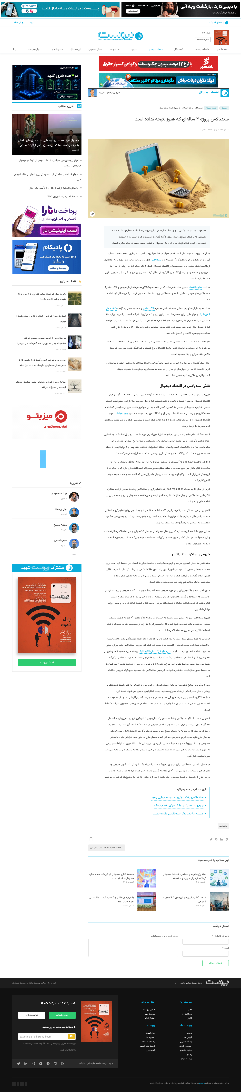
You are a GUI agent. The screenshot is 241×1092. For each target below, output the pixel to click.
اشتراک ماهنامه (203, 39)
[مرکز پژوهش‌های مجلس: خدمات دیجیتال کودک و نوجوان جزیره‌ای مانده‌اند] (219, 887)
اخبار (190, 1009)
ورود (31, 22)
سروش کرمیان (109, 93)
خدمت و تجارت (185, 1046)
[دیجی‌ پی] (180, 9)
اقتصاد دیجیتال (209, 92)
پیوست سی (150, 1014)
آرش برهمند (61, 509)
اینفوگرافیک (150, 1018)
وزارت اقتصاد (195, 287)
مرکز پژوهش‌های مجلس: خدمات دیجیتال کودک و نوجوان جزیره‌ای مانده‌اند (184, 876)
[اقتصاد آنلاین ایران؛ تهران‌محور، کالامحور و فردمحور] (219, 910)
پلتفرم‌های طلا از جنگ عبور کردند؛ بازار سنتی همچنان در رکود (111, 900)
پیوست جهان (186, 1058)
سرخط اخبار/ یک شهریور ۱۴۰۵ (62, 197)
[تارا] (46, 220)
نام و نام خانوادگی (221, 936)
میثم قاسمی (60, 541)
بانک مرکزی (149, 308)
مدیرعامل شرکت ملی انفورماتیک (155, 651)
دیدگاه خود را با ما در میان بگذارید (164, 936)
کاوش (189, 1018)
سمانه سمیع (60, 525)
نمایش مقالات (32, 1015)
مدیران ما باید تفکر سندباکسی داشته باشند (178, 813)
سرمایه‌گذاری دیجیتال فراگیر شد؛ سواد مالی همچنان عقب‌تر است (111, 876)
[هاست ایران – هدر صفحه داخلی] (158, 80)
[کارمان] (46, 459)
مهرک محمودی (59, 494)
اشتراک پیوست (47, 662)
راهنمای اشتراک (217, 22)
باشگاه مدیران (186, 1041)
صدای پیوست (149, 1009)
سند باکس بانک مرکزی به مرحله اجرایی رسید (177, 797)
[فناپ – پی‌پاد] (46, 257)
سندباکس (156, 260)
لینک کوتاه (98, 847)
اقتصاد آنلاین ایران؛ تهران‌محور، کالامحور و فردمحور (184, 900)
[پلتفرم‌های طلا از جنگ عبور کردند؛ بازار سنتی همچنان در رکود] (146, 910)
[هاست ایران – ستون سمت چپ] (46, 82)
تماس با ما (150, 1037)
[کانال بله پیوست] (60, 9)
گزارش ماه (188, 1037)
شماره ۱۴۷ (206, 33)
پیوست (224, 108)
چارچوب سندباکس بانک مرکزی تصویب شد (178, 805)
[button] (14, 49)
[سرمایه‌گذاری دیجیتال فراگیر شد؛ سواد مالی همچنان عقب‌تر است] (146, 887)
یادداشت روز (187, 1014)
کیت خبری (150, 1050)
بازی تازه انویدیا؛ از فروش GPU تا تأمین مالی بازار (54, 188)
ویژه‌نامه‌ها (150, 1033)
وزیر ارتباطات (121, 413)
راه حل (189, 1054)
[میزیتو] (46, 422)
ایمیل (226, 948)
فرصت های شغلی (147, 1046)
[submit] (71, 1036)
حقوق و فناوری (186, 1050)
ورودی (189, 1033)
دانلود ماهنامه (62, 1015)
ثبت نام (17, 22)
